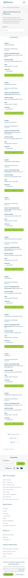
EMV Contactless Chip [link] (8, 484)
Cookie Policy (21, 569)
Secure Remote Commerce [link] (9, 525)
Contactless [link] (5, 513)
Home (4, 7)
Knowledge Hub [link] (6, 539)
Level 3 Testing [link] (6, 515)
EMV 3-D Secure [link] (7, 480)
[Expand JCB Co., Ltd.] (14, 229)
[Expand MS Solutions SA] (14, 307)
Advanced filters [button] (14, 37)
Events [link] (4, 556)
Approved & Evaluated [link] (8, 534)
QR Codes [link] (5, 523)
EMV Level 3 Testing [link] (8, 489)
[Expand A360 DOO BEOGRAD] (14, 75)
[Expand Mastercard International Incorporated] (14, 269)
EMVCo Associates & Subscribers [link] (10, 548)
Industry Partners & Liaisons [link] (9, 551)
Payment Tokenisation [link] (8, 520)
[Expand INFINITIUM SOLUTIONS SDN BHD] (14, 190)
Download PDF (9, 71)
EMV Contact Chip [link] (7, 482)
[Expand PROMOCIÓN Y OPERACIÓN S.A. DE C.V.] (14, 423)
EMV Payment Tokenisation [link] (10, 494)
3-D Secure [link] (5, 508)
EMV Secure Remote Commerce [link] (11, 499)
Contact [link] (5, 511)
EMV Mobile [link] (6, 492)
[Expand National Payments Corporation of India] (14, 346)
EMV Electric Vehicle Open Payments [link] (12, 487)
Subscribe (21, 463)
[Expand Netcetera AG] (14, 385)
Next (18, 442)
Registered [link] (5, 537)
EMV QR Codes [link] (7, 497)
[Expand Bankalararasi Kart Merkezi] (14, 113)
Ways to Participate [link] (7, 553)
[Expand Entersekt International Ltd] (14, 152)
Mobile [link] (4, 518)
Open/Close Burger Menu (24, 2)
